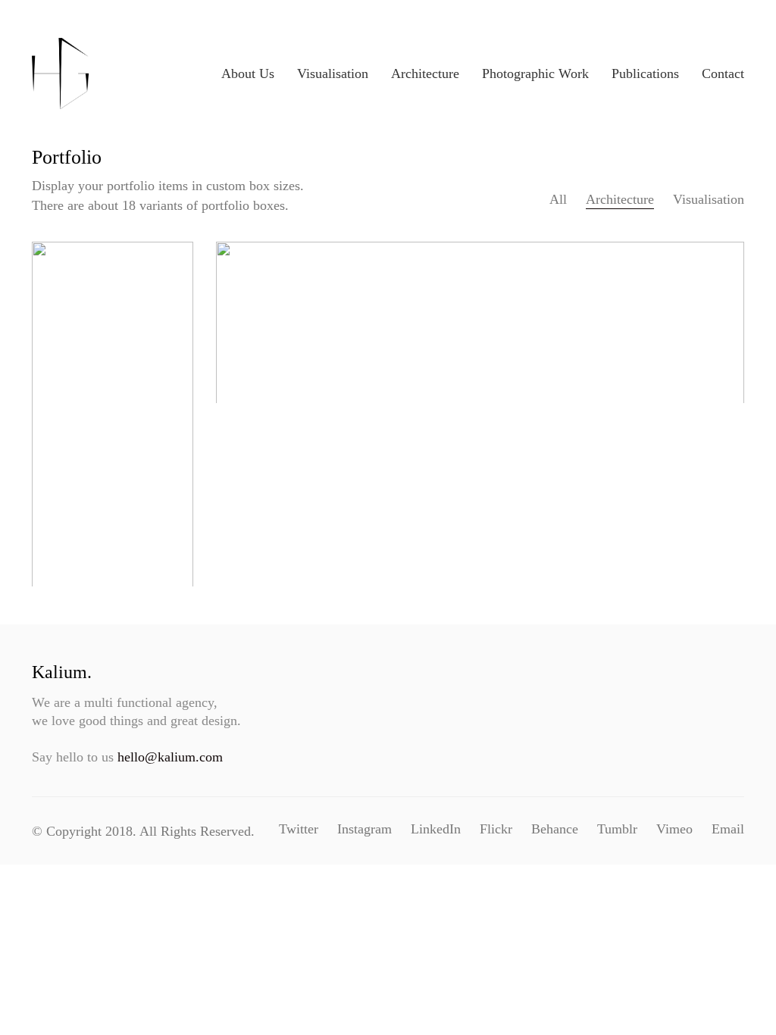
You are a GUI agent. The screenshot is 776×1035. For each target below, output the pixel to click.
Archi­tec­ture (620, 199)
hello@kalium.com (170, 757)
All (558, 199)
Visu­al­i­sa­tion (708, 199)
